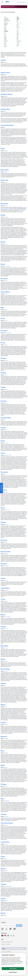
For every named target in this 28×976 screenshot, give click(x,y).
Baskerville (4, 180)
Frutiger (3, 428)
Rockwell (4, 736)
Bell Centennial (21, 210)
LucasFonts (6, 816)
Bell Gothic (4, 204)
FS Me (3, 441)
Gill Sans (4, 490)
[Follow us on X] (6, 929)
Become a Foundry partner (7, 941)
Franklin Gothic (6, 418)
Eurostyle (4, 331)
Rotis (2, 751)
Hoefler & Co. (6, 524)
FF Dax (3, 343)
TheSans (4, 814)
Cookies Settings (13, 972)
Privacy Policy (11, 964)
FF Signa (3, 784)
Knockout (4, 564)
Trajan (3, 856)
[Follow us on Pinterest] (11, 929)
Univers (3, 869)
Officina (3, 683)
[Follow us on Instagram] (2, 929)
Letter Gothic (5, 588)
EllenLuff (5, 580)
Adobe (5, 62)
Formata (3, 401)
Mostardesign (6, 800)
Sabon (3, 765)
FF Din (3, 318)
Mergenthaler (6, 208)
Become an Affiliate (5, 944)
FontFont (5, 320)
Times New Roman (7, 823)
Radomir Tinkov (7, 509)
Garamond (4, 472)
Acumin (3, 60)
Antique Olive (5, 109)
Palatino (3, 723)
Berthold (5, 96)
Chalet (3, 264)
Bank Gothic (5, 170)
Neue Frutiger (5, 669)
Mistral (3, 659)
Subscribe (19, 925)
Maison (3, 615)
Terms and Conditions (6, 951)
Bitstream (6, 205)
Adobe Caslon (5, 73)
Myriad (3, 913)
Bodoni (3, 242)
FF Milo (3, 387)
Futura (3, 453)
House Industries (7, 266)
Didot (2, 307)
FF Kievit (4, 358)
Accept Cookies (13, 968)
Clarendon (4, 279)
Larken (3, 578)
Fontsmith (6, 443)
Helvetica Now (5, 552)
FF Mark (3, 373)
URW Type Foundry (7, 332)
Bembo (3, 215)
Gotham (3, 522)
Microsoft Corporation (8, 886)
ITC (4, 127)
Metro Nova (4, 646)
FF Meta (3, 627)
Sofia (2, 799)
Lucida (3, 599)
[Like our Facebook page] (15, 929)
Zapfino (3, 899)
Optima (3, 705)
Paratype (5, 171)
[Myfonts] (7, 2)
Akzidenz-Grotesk (7, 94)
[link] (23, 2)
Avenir (3, 149)
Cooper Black (5, 292)
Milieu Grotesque (7, 616)
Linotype (5, 150)
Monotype (6, 217)
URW (5, 111)
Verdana (3, 884)
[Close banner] (25, 6)
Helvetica (4, 540)
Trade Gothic (5, 842)
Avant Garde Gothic (7, 125)
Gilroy (3, 508)
